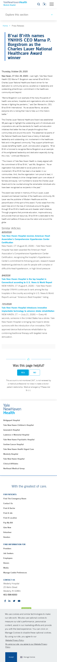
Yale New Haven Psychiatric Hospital (18, 439)
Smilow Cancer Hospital (13, 444)
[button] (28, 657)
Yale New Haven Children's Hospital (18, 425)
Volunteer (7, 532)
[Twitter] (14, 601)
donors (6, 563)
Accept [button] (11, 657)
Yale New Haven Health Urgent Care (18, 449)
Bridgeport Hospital (11, 420)
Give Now (7, 527)
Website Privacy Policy (14, 640)
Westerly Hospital (10, 454)
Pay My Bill (8, 522)
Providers (7, 548)
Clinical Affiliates (10, 463)
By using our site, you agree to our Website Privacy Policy (26, 645)
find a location (10, 518)
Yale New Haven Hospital (13, 459)
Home (5, 26)
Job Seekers (8, 553)
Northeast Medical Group (14, 468)
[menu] (52, 4)
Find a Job (7, 513)
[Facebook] (5, 601)
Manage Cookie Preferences (15, 572)
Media (6, 568)
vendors (6, 537)
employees (7, 558)
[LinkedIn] (9, 601)
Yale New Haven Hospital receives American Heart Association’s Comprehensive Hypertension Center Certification (26, 239)
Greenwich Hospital (11, 430)
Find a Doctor (9, 508)
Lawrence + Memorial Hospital (16, 434)
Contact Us (8, 503)
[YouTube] (19, 601)
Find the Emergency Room (14, 498)
